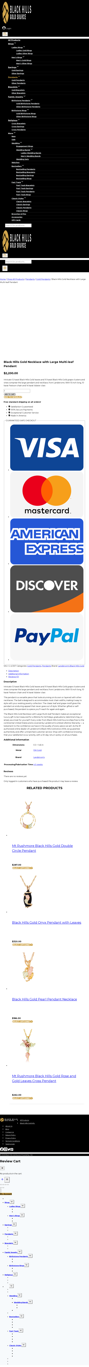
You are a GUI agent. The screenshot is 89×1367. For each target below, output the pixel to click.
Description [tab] (13, 671)
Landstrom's (39, 757)
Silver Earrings (18, 73)
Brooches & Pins (19, 214)
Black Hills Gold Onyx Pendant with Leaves (46, 922)
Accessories (17, 217)
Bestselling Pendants (25, 169)
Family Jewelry (11, 1252)
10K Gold (37, 750)
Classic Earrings (23, 205)
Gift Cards (16, 220)
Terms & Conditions (12, 1141)
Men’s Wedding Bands (31, 156)
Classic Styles (15, 1345)
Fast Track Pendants (25, 192)
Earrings (8, 1225)
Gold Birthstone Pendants (27, 104)
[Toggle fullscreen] (3, 1184)
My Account (6, 1194)
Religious (9, 1275)
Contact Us (9, 1132)
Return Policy (10, 1135)
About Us (8, 1126)
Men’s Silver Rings (24, 63)
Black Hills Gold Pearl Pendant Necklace (44, 999)
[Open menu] (5, 268)
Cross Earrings (18, 126)
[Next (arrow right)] (3, 1187)
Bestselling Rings (24, 179)
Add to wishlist (13, 397)
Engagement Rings (24, 146)
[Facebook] (2, 1150)
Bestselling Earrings (25, 175)
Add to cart (10, 394)
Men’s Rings (14, 1216)
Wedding (13, 1296)
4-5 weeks (38, 764)
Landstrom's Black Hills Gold (71, 666)
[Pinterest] (11, 1150)
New (14, 136)
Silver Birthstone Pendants (28, 107)
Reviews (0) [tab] (13, 677)
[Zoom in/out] (1, 1184)
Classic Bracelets (23, 201)
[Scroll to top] (2, 1180)
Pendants (46, 666)
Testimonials (10, 1144)
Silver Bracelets (18, 93)
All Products (14, 40)
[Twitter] (8, 1150)
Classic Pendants (23, 208)
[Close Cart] (2, 1168)
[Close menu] (0, 1191)
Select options (20, 868)
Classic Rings (22, 211)
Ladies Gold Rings (24, 50)
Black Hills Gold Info (27, 1123)
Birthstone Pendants (18, 1256)
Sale (13, 139)
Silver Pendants (18, 83)
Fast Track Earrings (24, 188)
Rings (7, 1202)
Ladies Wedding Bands (31, 153)
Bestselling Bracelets (25, 172)
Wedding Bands (21, 1302)
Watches (15, 162)
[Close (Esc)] (8, 1184)
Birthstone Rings (16, 1266)
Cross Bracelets (18, 123)
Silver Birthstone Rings (26, 117)
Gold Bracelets (18, 90)
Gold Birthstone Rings (26, 113)
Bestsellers (14, 1317)
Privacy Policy (10, 1138)
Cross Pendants (19, 130)
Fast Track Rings (23, 195)
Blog (7, 1129)
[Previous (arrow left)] (1, 1187)
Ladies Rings (14, 1206)
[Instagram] (5, 1150)
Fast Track (14, 1331)
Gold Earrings (17, 70)
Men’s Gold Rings (23, 60)
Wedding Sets (22, 159)
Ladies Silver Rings (24, 53)
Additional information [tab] (18, 674)
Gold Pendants (18, 80)
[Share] (5, 1184)
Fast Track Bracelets (25, 185)
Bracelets (9, 1243)
